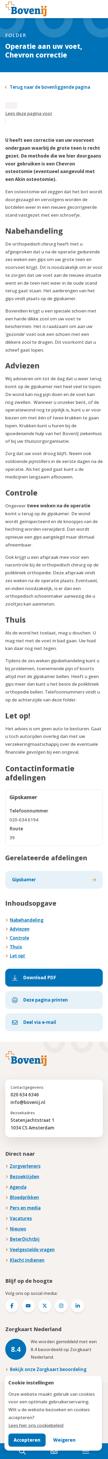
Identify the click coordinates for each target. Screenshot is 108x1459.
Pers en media (25, 1208)
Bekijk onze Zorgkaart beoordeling (48, 1369)
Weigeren (64, 1440)
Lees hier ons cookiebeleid (35, 1425)
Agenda (18, 1187)
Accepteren (27, 1440)
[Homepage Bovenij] (26, 9)
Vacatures (21, 1218)
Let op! (18, 956)
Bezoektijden (24, 1177)
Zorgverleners (25, 1166)
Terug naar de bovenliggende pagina (50, 87)
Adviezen (20, 929)
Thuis (16, 947)
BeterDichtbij (25, 1239)
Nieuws (18, 1229)
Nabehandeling (27, 920)
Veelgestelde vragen (32, 1250)
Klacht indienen (27, 1260)
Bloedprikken (24, 1197)
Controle (19, 938)
